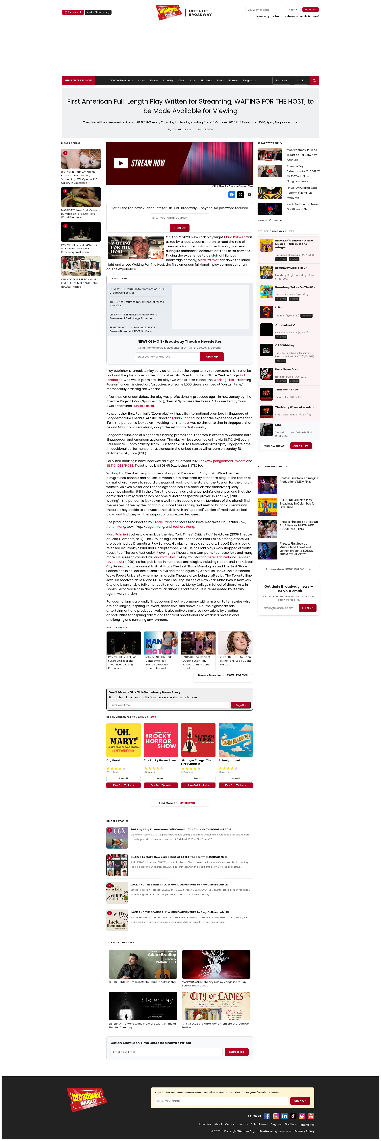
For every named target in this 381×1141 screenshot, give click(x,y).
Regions (276, 1124)
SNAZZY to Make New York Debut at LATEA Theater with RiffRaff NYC (179, 857)
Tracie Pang (162, 522)
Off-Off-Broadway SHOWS (276, 231)
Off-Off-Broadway (121, 80)
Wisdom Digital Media (253, 1131)
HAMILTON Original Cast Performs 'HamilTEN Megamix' (302, 193)
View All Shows (274, 445)
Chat (181, 80)
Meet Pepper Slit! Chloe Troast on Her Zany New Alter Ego (302, 155)
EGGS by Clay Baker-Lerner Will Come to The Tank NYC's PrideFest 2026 (181, 829)
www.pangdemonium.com (225, 461)
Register (281, 80)
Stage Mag (250, 80)
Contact (230, 1124)
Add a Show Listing (98, 12)
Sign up (307, 608)
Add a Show (301, 445)
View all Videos (268, 220)
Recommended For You (273, 466)
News (141, 80)
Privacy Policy (304, 1131)
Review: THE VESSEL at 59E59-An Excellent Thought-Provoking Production (79, 239)
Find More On (177, 803)
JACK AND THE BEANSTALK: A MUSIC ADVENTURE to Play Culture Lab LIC (180, 884)
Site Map (290, 1124)
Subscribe (236, 1052)
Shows (154, 80)
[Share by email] (249, 194)
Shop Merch (75, 12)
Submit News (259, 1124)
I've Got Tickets (123, 785)
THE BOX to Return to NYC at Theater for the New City (137, 304)
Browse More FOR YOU (286, 569)
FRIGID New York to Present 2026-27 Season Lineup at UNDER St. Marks (133, 329)
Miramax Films (164, 557)
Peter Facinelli (218, 557)
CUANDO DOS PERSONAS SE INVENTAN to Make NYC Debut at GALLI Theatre (79, 273)
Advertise (205, 1124)
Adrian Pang (181, 418)
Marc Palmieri (234, 237)
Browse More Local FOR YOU (223, 675)
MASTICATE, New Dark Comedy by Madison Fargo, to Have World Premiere (81, 204)
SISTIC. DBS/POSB (119, 465)
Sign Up (180, 228)
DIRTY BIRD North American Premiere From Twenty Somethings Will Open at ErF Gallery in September (79, 168)
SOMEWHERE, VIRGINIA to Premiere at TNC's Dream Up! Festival (137, 291)
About (218, 1124)
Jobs (192, 80)
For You (123, 627)
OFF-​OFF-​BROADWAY (200, 12)
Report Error (306, 1125)
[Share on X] (240, 194)
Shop (220, 80)
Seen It (123, 778)
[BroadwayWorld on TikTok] (293, 1115)
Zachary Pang (183, 526)
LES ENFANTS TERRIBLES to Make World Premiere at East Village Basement (134, 316)
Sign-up (293, 9)
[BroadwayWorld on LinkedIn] (284, 1115)
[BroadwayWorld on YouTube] (310, 1115)
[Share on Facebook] (231, 194)
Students (206, 80)
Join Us (243, 1124)
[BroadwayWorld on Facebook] (267, 1115)
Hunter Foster (143, 406)
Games (233, 80)
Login (300, 80)
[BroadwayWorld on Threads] (302, 1115)
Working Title (224, 380)
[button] (314, 80)
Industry (168, 80)
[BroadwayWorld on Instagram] (275, 1115)
